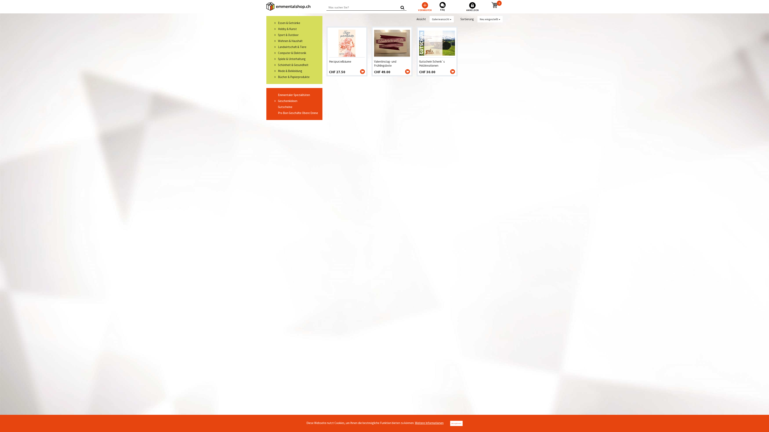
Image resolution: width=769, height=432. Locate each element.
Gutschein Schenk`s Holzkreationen (432, 63)
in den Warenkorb (362, 71)
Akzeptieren (456, 423)
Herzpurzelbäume (340, 61)
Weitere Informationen (429, 423)
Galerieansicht (441, 19)
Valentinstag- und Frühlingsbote (385, 63)
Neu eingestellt (489, 19)
